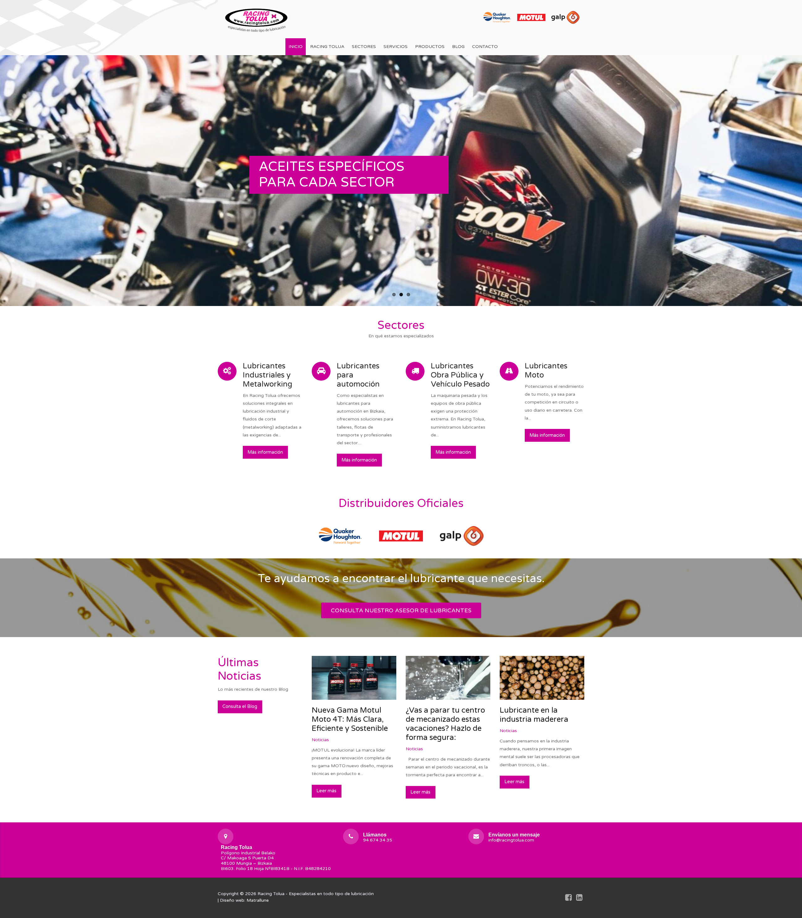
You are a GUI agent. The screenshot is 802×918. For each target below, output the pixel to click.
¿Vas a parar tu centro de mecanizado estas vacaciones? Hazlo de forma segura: (445, 724)
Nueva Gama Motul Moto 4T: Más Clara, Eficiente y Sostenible (350, 719)
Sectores (364, 46)
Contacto (485, 46)
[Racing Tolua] (257, 19)
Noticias (320, 739)
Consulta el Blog (239, 706)
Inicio (296, 46)
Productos (430, 46)
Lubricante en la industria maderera (534, 715)
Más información (265, 452)
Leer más (326, 791)
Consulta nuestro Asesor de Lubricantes (401, 610)
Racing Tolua (327, 46)
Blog (458, 46)
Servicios (395, 46)
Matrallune (258, 900)
